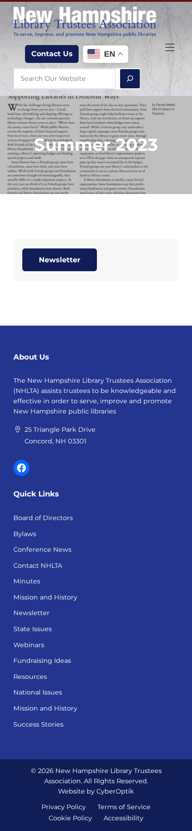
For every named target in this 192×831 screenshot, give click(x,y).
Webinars (28, 645)
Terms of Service (123, 806)
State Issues (32, 629)
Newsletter (59, 260)
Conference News (42, 550)
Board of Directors (43, 518)
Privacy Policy (64, 806)
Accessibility (123, 818)
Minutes (26, 581)
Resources (30, 677)
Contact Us (52, 54)
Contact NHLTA (37, 566)
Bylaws (24, 534)
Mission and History (45, 597)
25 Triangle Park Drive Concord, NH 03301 (60, 435)
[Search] (130, 78)
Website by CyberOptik (96, 791)
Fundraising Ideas (42, 661)
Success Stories (38, 724)
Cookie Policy (70, 818)
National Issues (37, 692)
